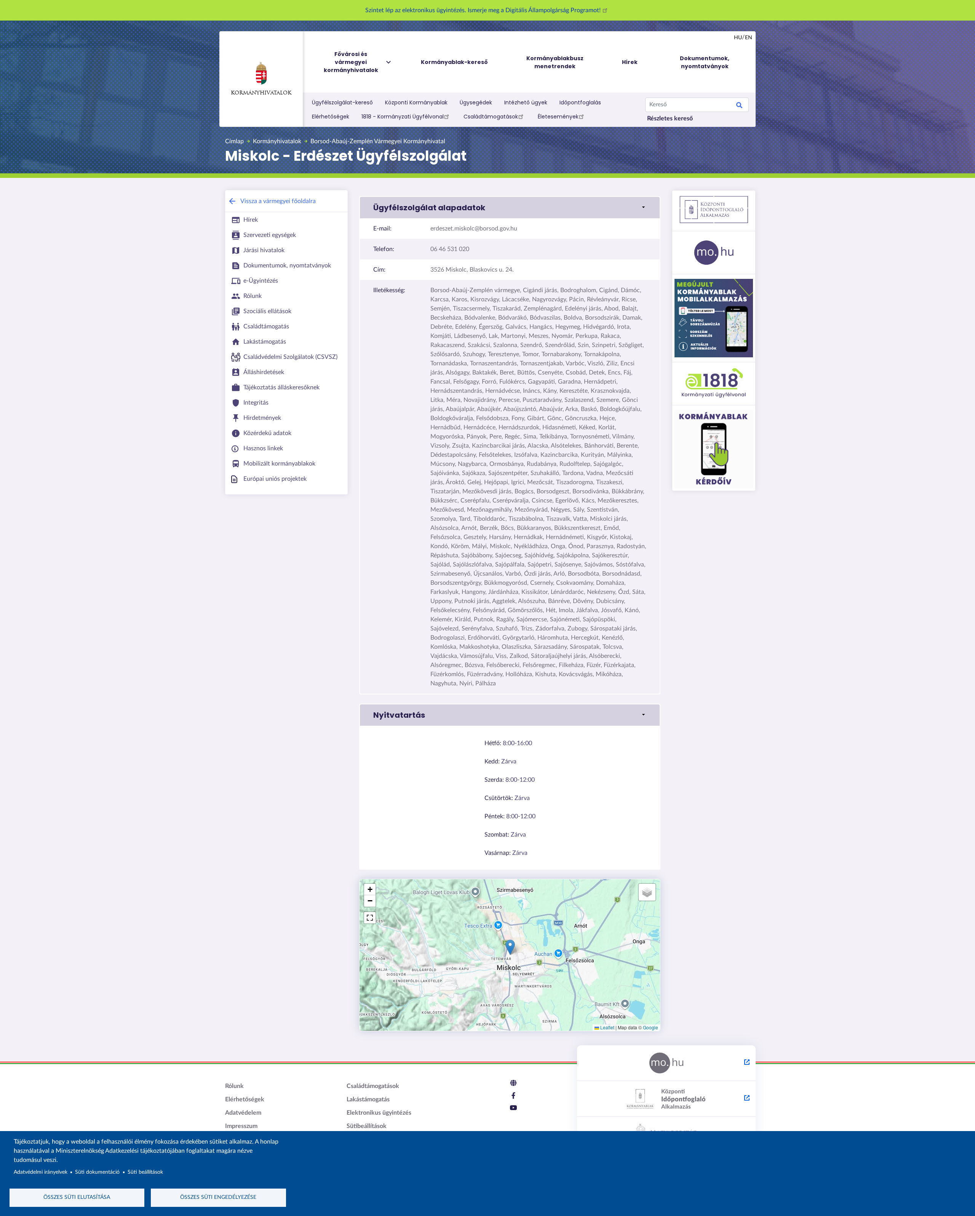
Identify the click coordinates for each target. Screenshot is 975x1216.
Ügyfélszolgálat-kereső (342, 102)
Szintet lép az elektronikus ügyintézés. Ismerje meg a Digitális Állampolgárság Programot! (483, 10)
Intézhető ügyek (525, 102)
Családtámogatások (491, 116)
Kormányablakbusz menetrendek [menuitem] (554, 62)
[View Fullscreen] (370, 917)
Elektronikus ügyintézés (379, 1113)
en (748, 37)
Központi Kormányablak (416, 102)
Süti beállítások (145, 1172)
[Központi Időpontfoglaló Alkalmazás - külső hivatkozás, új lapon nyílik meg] (666, 1099)
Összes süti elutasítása (76, 1197)
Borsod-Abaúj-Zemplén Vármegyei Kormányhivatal (377, 141)
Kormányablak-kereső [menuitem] (454, 62)
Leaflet (606, 1027)
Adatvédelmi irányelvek (40, 1172)
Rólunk (234, 1086)
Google (650, 1027)
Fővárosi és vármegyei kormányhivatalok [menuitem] (351, 62)
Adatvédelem (243, 1113)
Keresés (739, 106)
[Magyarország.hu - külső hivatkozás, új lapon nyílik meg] (666, 1063)
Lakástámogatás (368, 1099)
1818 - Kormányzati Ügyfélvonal (402, 116)
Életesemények (558, 116)
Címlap (234, 141)
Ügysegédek (476, 102)
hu (738, 37)
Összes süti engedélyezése (218, 1197)
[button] (510, 207)
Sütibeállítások (367, 1126)
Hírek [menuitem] (630, 62)
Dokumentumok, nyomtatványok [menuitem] (704, 62)
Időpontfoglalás (580, 102)
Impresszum (241, 1126)
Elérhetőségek (330, 116)
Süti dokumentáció (97, 1172)
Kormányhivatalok (261, 93)
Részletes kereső (670, 118)
